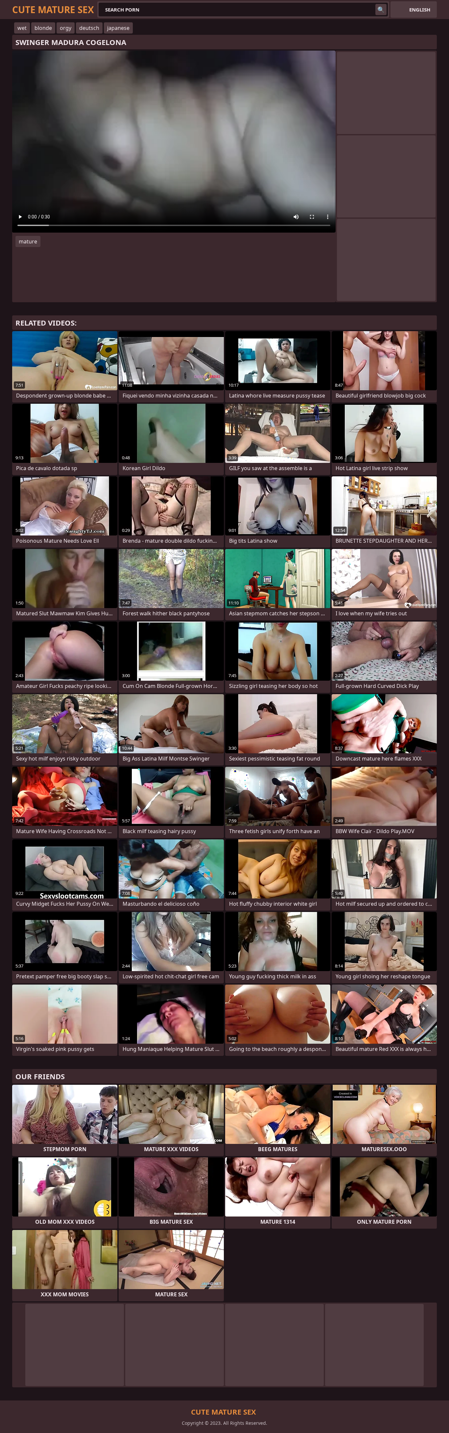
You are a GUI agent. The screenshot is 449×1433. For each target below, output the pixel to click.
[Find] (381, 9)
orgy (65, 28)
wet (22, 28)
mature (28, 241)
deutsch (89, 28)
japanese (118, 28)
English (419, 9)
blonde (43, 28)
